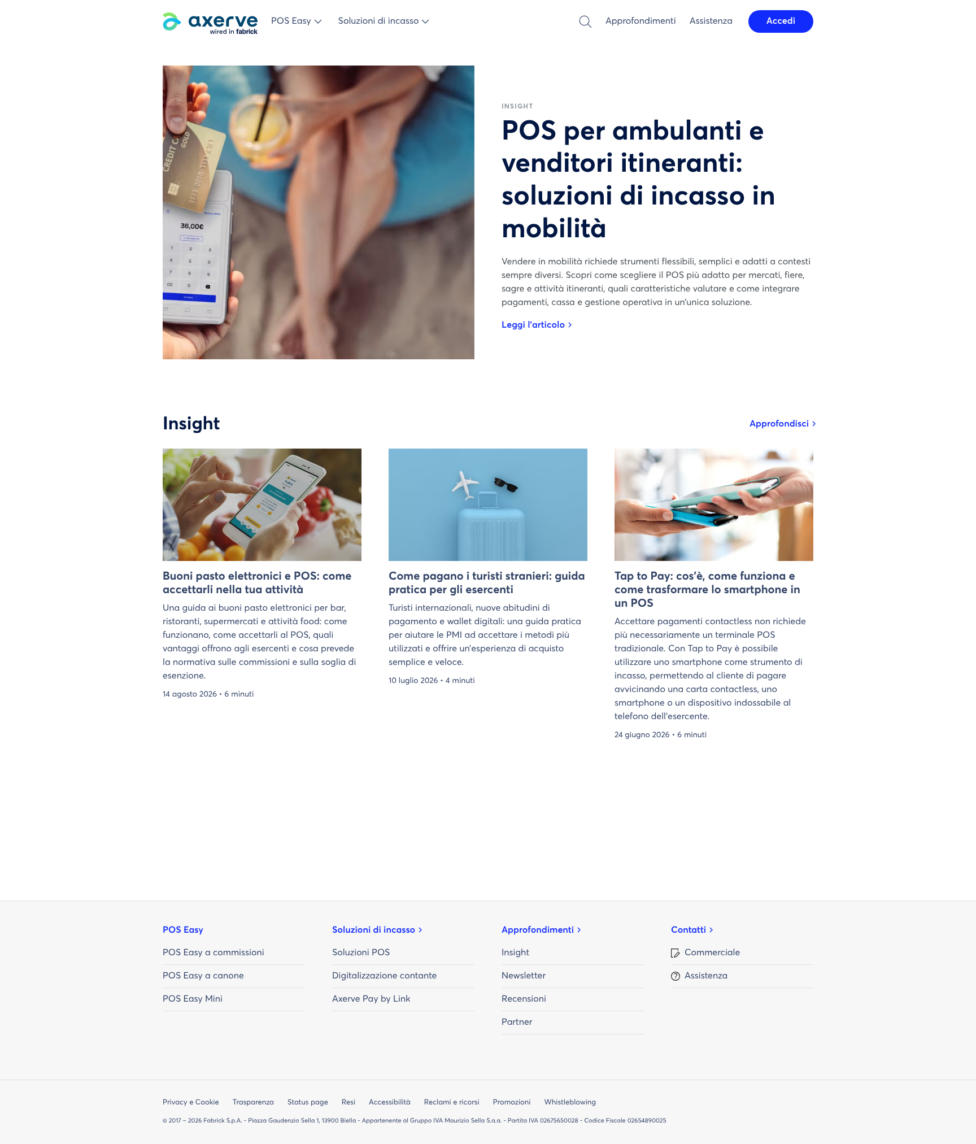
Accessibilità (390, 1102)
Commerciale (712, 953)
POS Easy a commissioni (213, 953)
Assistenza (711, 21)
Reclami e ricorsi (452, 1102)
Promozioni (512, 1102)
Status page (307, 1102)
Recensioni (524, 999)
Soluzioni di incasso (373, 930)
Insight (515, 953)
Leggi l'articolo (533, 325)
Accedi (780, 21)
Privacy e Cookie (191, 1102)
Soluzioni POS (361, 953)
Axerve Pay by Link (371, 999)
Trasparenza (253, 1102)
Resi (348, 1102)
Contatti (688, 930)
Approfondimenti (640, 21)
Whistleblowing (570, 1102)
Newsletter (524, 976)
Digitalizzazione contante (384, 976)
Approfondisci (779, 424)
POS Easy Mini (193, 999)
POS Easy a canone (203, 976)
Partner (517, 1022)
